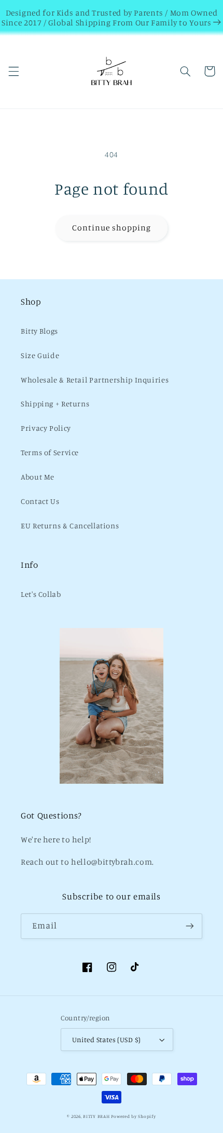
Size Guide (40, 355)
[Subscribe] (190, 926)
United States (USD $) (106, 1039)
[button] (13, 71)
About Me (37, 476)
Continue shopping (111, 228)
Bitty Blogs (39, 330)
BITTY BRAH (96, 1116)
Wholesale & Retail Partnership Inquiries (95, 379)
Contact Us (40, 501)
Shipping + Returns (55, 403)
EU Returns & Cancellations (70, 525)
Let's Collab (41, 594)
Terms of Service (50, 452)
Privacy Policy (46, 428)
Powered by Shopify (133, 1116)
